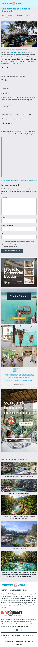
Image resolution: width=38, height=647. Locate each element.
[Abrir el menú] (36, 3)
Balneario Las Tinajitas (19, 548)
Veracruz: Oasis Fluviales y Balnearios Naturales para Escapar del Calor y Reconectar (19, 517)
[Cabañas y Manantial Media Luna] (19, 485)
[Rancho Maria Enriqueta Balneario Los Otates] (19, 468)
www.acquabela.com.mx (17, 119)
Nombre (4, 217)
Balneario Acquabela (17, 52)
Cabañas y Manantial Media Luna (19, 493)
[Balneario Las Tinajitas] (19, 534)
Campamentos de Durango (12, 15)
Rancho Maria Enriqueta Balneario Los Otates (19, 476)
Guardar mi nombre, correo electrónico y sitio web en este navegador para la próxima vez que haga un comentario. (20, 244)
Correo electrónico (8, 225)
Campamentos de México (21, 49)
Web (2, 233)
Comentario (5, 197)
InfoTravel (19, 619)
